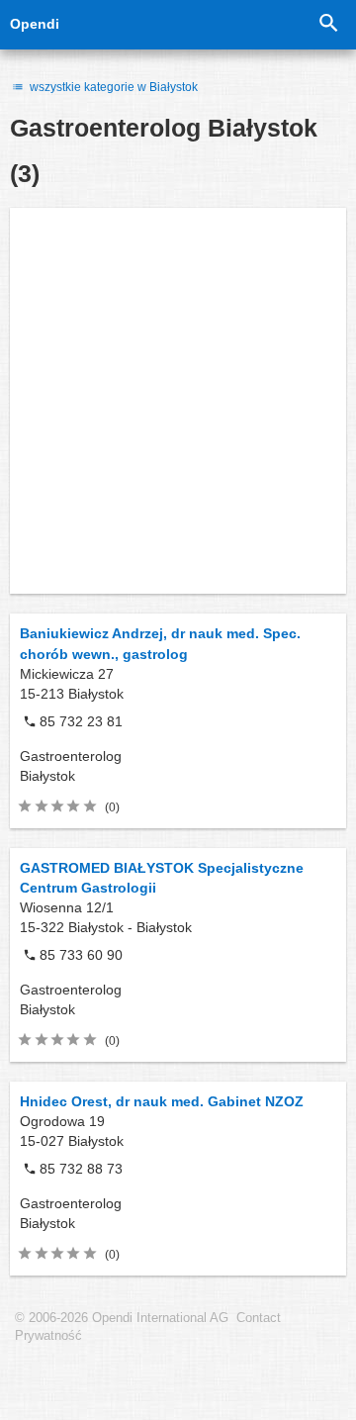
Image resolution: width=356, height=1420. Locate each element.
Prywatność (48, 1336)
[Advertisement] (178, 401)
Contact (258, 1318)
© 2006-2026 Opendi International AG (121, 1318)
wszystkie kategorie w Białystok (112, 87)
